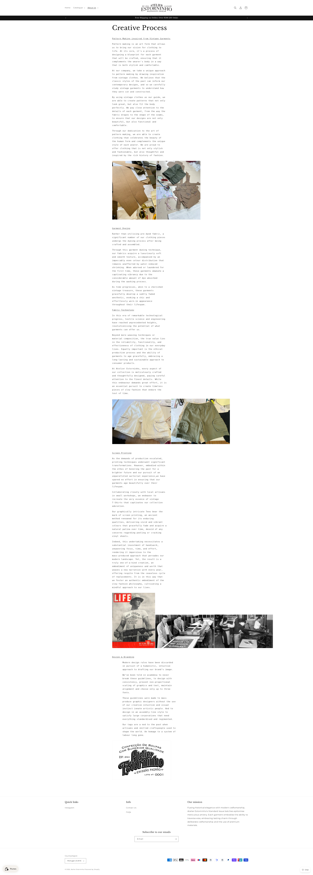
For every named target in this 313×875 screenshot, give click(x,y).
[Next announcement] (247, 18)
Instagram (69, 808)
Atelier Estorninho (77, 869)
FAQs (128, 812)
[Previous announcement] (65, 18)
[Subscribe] (175, 839)
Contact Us (131, 808)
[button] (79, 7)
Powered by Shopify (92, 869)
